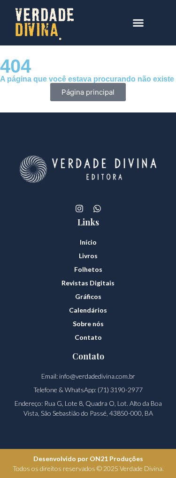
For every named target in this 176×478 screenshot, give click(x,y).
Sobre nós (88, 324)
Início (88, 242)
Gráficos (88, 296)
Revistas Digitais (88, 283)
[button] (138, 23)
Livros (88, 256)
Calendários (88, 310)
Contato (88, 337)
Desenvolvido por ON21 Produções (88, 459)
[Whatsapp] (97, 208)
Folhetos (88, 269)
